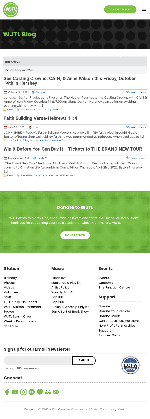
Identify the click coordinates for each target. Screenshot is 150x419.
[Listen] (48, 392)
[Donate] (40, 392)
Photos (9, 283)
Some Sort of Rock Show (70, 311)
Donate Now (75, 235)
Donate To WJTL (120, 9)
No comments (138, 92)
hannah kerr (52, 175)
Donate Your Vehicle (114, 311)
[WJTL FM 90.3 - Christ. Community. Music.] (11, 10)
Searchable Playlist (66, 283)
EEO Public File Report (20, 302)
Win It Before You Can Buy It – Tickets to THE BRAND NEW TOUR (73, 149)
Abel (41, 140)
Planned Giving (110, 335)
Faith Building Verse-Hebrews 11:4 (40, 118)
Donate (104, 306)
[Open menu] (144, 10)
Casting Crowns (51, 109)
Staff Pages (25, 140)
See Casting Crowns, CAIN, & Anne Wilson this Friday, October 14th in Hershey (70, 81)
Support (105, 330)
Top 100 (57, 297)
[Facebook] (7, 392)
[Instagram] (23, 392)
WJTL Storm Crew (17, 316)
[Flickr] (32, 392)
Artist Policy (60, 287)
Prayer (9, 311)
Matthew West (68, 175)
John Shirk (12, 140)
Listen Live (59, 278)
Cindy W (40, 92)
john (35, 127)
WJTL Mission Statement (22, 307)
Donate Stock (109, 316)
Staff (7, 297)
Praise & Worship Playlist (70, 307)
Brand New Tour (29, 175)
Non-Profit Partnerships (117, 325)
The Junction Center (114, 287)
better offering (53, 140)
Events (104, 278)
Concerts (106, 283)
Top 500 (57, 302)
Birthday (10, 278)
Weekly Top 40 (62, 292)
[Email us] (56, 392)
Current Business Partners (119, 320)
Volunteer (11, 292)
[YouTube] (15, 392)
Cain (38, 109)
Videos (9, 287)
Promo (10, 109)
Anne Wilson (28, 109)
